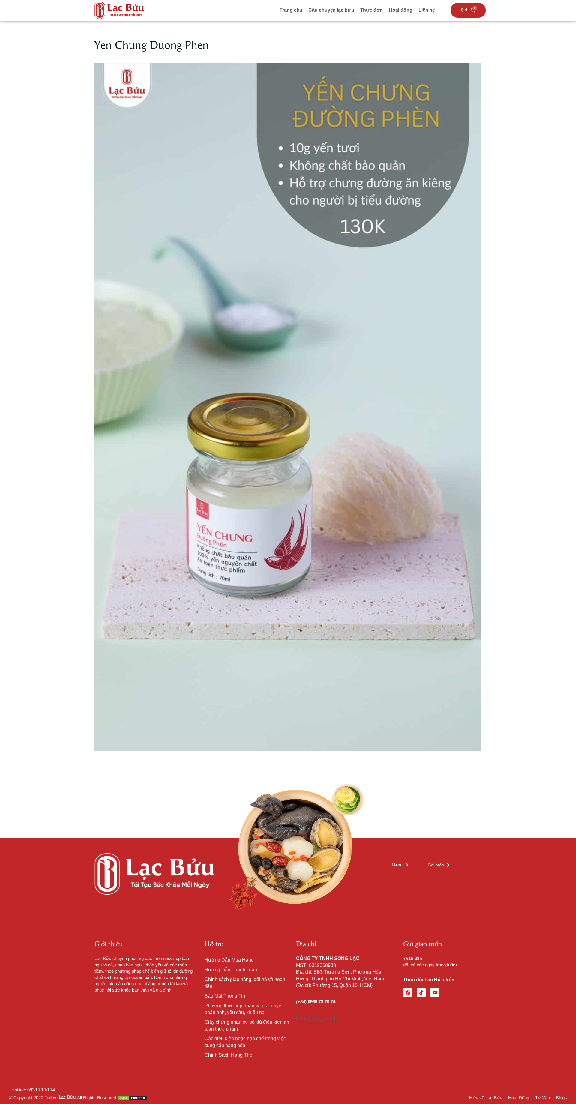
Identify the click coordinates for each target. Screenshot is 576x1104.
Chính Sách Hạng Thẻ (228, 1055)
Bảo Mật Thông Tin (225, 995)
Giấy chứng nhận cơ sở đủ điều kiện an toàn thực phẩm (247, 1025)
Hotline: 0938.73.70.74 (33, 1089)
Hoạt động (400, 10)
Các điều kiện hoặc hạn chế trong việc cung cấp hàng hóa (245, 1042)
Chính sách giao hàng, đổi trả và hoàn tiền (245, 983)
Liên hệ (426, 10)
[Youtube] (434, 992)
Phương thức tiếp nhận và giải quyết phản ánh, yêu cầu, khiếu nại (244, 1009)
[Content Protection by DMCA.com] (132, 1097)
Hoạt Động (518, 1097)
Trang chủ (291, 10)
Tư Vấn (542, 1097)
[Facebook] (407, 992)
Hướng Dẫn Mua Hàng (229, 959)
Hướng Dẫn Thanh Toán (231, 969)
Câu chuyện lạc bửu (331, 10)
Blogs (561, 1097)
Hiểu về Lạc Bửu (485, 1097)
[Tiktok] (421, 992)
